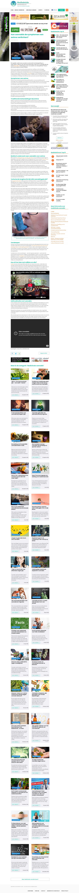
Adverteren (30, 890)
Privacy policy (64, 890)
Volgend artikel (43, 353)
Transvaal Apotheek (55, 231)
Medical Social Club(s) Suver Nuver (58, 218)
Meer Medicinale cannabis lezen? (30, 879)
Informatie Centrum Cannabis (57, 241)
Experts (40, 10)
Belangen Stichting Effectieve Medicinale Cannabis (59, 222)
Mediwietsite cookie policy (53, 890)
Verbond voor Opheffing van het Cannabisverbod (58, 225)
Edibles (12, 264)
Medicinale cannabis (31, 10)
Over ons (37, 890)
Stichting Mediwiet (55, 213)
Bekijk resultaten (59, 140)
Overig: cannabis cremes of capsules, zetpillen (60, 134)
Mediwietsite (23, 2)
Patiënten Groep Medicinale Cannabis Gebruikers (59, 216)
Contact (43, 890)
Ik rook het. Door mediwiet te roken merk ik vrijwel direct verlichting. (60, 117)
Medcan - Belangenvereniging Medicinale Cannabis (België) (57, 239)
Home (12, 10)
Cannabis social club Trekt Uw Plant (58, 230)
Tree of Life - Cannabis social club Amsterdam (58, 234)
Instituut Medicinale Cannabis (57, 243)
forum (61, 10)
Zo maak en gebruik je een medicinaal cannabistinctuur (27, 24)
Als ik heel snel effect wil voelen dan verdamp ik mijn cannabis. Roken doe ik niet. (60, 120)
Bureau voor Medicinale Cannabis (58, 219)
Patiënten (46, 10)
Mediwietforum (21, 4)
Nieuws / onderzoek (19, 10)
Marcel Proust (45, 159)
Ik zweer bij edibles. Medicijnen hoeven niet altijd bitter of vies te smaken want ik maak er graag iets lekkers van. (60, 129)
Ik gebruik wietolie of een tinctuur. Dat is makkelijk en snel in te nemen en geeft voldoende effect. (60, 124)
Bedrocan (53, 236)
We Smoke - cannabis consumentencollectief (56, 228)
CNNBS (52, 211)
